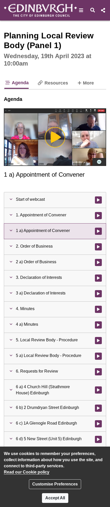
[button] (81, 10)
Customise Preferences (55, 484)
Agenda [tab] (20, 82)
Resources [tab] (55, 83)
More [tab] (88, 83)
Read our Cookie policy (26, 472)
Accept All (55, 498)
